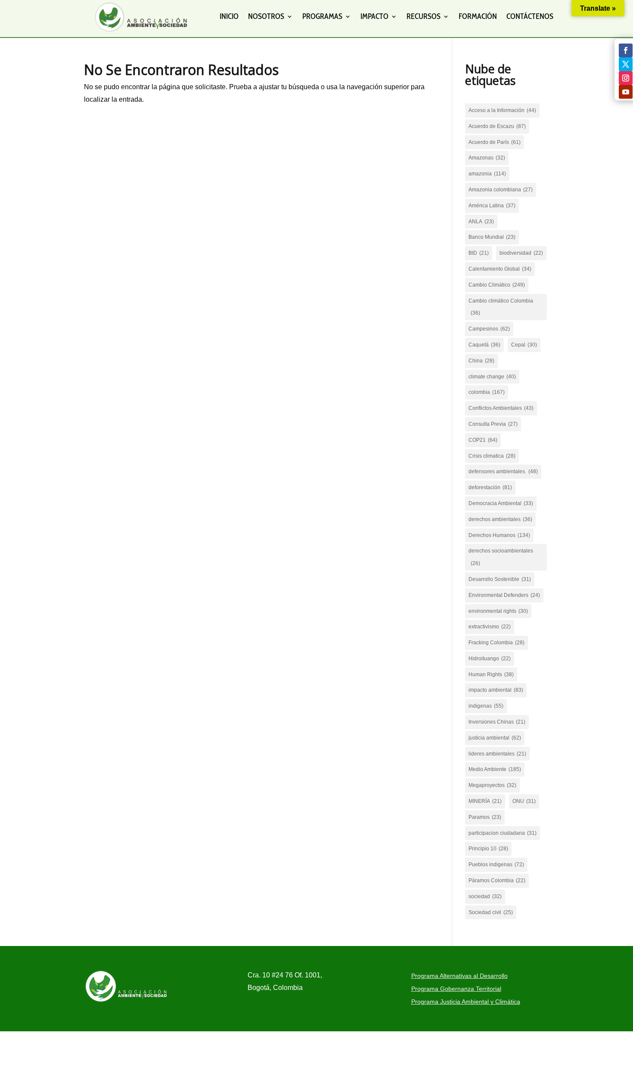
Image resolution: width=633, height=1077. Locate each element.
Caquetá (484, 345)
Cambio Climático (497, 285)
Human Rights (491, 674)
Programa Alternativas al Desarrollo (459, 976)
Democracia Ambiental (501, 503)
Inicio (229, 16)
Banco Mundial (492, 237)
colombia (487, 392)
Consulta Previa (493, 424)
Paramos (485, 817)
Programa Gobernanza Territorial (456, 989)
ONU (524, 801)
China (481, 361)
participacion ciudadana (503, 833)
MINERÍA (485, 801)
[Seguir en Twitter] (626, 64)
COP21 (483, 440)
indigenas (486, 706)
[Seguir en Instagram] (626, 78)
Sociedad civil (491, 912)
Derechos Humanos (499, 535)
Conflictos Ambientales (501, 408)
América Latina (492, 206)
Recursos (423, 16)
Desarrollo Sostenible (500, 579)
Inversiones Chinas (497, 722)
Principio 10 (488, 849)
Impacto (374, 16)
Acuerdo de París (495, 142)
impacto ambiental (496, 690)
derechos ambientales (500, 519)
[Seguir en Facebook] (626, 50)
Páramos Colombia (497, 880)
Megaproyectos (492, 785)
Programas (322, 16)
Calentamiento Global (500, 269)
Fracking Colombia (496, 643)
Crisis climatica (492, 456)
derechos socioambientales (501, 557)
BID (479, 253)
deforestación (490, 487)
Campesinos (489, 329)
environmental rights (498, 611)
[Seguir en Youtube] (626, 92)
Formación (478, 16)
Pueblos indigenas (496, 865)
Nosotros (266, 16)
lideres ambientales (497, 754)
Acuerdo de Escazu (497, 126)
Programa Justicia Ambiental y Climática (465, 1002)
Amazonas (487, 158)
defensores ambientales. (503, 471)
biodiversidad (521, 253)
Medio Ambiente (495, 769)
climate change (492, 377)
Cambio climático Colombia (501, 307)
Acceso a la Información (502, 110)
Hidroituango (490, 659)
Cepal (524, 345)
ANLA (481, 222)
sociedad (485, 896)
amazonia (487, 174)
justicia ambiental (495, 738)
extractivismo (490, 627)
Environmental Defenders (504, 595)
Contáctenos (529, 16)
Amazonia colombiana (501, 190)
